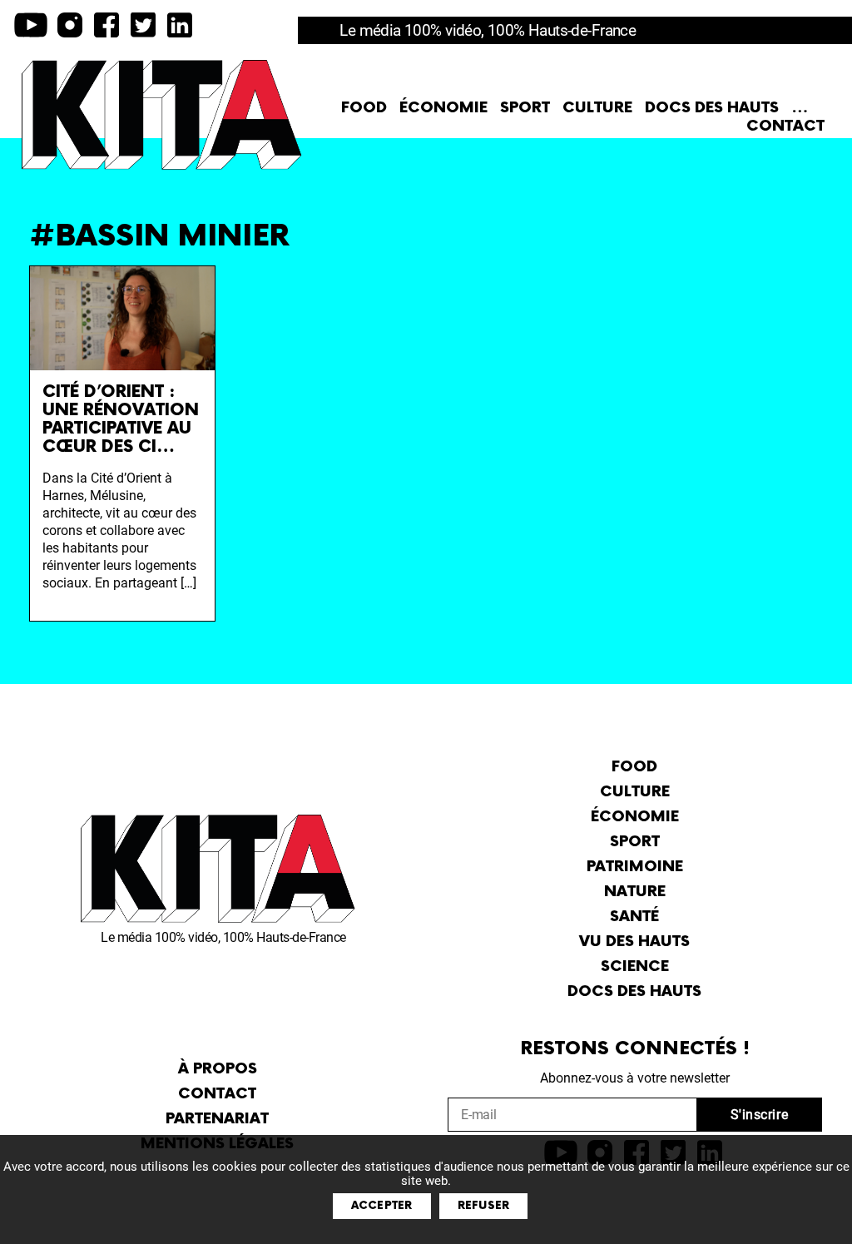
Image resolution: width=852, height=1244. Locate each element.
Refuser (484, 1205)
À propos (217, 1069)
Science (635, 966)
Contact (785, 126)
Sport (525, 107)
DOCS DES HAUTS (712, 107)
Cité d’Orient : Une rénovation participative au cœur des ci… (120, 419)
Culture (597, 107)
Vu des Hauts (634, 941)
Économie (443, 107)
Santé (634, 916)
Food (364, 107)
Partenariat (217, 1119)
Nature (635, 891)
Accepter (382, 1205)
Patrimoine (635, 866)
